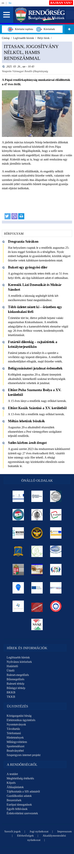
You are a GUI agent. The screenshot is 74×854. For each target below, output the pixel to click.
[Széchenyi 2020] (18, 588)
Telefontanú (14, 733)
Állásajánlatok (15, 787)
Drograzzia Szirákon (23, 241)
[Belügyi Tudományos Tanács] (37, 496)
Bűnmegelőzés (15, 679)
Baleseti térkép (15, 683)
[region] (37, 132)
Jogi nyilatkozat (39, 831)
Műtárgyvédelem (17, 742)
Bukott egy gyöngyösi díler (27, 267)
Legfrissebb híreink (18, 657)
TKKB (11, 696)
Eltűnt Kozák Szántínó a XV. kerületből (37, 408)
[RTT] (18, 551)
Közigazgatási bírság (19, 715)
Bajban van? (61, 3)
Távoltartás (13, 728)
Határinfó (12, 666)
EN (3, 3)
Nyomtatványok (16, 724)
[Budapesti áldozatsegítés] (37, 551)
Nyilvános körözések (19, 661)
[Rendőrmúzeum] (37, 514)
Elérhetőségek (25, 835)
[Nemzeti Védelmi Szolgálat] (37, 624)
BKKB (11, 692)
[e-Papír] (56, 514)
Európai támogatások (19, 804)
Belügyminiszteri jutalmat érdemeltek (35, 368)
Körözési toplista (23, 29)
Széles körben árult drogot (27, 443)
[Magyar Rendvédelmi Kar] (18, 569)
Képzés (11, 782)
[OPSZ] (56, 569)
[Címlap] (40, 14)
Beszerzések (14, 800)
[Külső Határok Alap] (18, 606)
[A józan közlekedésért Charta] (37, 606)
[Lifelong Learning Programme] (37, 588)
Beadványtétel (15, 750)
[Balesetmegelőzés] (56, 606)
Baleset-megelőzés (18, 674)
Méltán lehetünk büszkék (26, 421)
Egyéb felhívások (17, 809)
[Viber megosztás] (14, 216)
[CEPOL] (56, 551)
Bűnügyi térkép (16, 688)
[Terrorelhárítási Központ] (37, 533)
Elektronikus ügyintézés (21, 720)
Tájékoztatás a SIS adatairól (23, 791)
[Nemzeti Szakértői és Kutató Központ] (18, 533)
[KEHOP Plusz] (18, 496)
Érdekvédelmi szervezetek (22, 813)
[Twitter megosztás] (8, 216)
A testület (12, 774)
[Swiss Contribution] (56, 588)
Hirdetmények (15, 737)
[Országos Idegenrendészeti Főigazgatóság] (18, 514)
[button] (6, 14)
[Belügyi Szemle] (56, 496)
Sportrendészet (15, 746)
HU (10, 3)
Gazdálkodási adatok (19, 795)
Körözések (48, 29)
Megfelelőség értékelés (20, 778)
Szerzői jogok (12, 831)
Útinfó (10, 670)
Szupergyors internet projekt (23, 755)
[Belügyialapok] (56, 533)
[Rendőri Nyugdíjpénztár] (37, 569)
